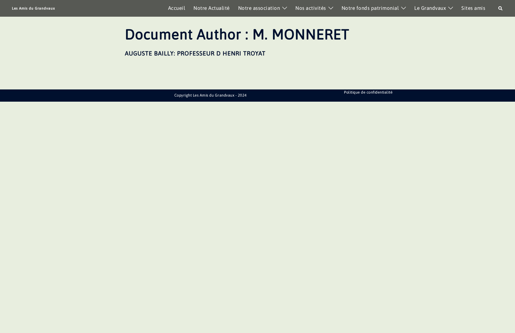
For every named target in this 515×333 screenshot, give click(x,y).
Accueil (176, 8)
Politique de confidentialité (368, 92)
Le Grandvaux (430, 8)
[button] (500, 8)
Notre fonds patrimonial (370, 8)
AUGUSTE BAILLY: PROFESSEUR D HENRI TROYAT (195, 53)
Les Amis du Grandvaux (33, 8)
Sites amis (473, 8)
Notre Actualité (211, 8)
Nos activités (310, 8)
